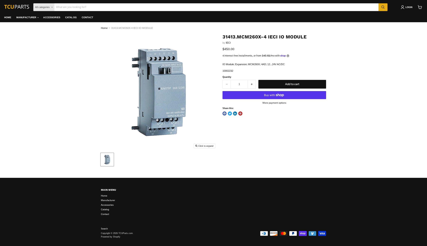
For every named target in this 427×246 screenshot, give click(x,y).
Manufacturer (26, 17)
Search (104, 228)
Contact (87, 17)
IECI (228, 42)
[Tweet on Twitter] (230, 113)
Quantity (227, 77)
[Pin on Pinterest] (240, 113)
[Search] (382, 7)
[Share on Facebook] (225, 113)
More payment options (274, 102)
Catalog (71, 17)
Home (7, 17)
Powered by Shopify (110, 236)
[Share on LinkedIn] (235, 113)
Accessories (51, 17)
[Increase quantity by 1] (252, 84)
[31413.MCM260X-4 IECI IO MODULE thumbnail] (107, 159)
